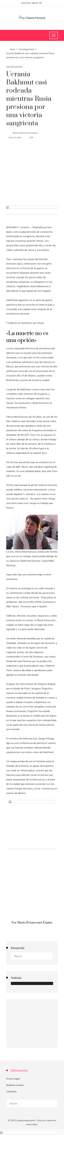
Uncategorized (14, 67)
